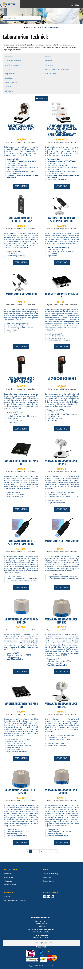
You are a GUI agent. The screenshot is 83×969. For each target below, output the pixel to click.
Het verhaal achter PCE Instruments (15, 900)
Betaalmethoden (48, 881)
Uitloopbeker (9, 78)
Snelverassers (49, 65)
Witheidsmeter (9, 91)
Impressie (7, 873)
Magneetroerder (10, 73)
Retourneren (47, 877)
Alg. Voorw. (8, 881)
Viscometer (8, 87)
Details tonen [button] (21, 186)
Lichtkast (7, 69)
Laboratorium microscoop (13, 60)
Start (39, 27)
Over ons (7, 896)
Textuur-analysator (50, 73)
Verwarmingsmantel (11, 82)
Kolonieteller (9, 56)
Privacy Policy (8, 877)
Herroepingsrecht (10, 884)
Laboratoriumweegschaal (13, 65)
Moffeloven (48, 60)
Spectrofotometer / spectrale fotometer (57, 69)
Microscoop (48, 56)
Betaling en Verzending (50, 873)
